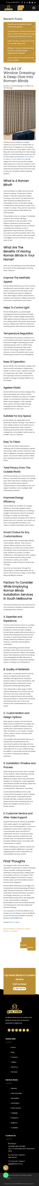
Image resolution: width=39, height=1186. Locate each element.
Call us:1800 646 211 (13, 2)
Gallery (13, 1062)
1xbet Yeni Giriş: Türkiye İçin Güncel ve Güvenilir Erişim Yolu (21, 42)
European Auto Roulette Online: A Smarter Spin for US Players (28, 944)
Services (14, 1072)
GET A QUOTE (21, 8)
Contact (14, 1057)
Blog (12, 1052)
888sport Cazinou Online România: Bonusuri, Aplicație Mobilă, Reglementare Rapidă (21, 50)
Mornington (15, 1103)
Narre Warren (16, 1108)
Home (13, 1047)
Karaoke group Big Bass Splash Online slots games (20, 25)
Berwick (14, 1088)
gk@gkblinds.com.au (15, 1164)
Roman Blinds (15, 922)
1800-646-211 (20, 989)
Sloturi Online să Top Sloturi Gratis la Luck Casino (21, 59)
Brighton (14, 1123)
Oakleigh (14, 1113)
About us (14, 1067)
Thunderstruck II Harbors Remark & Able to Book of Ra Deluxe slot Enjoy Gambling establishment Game (21, 34)
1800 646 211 (12, 1157)
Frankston (14, 1118)
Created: (20, 86)
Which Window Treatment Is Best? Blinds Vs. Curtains (17, 930)
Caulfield (14, 1128)
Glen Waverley (16, 1093)
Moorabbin (15, 1098)
